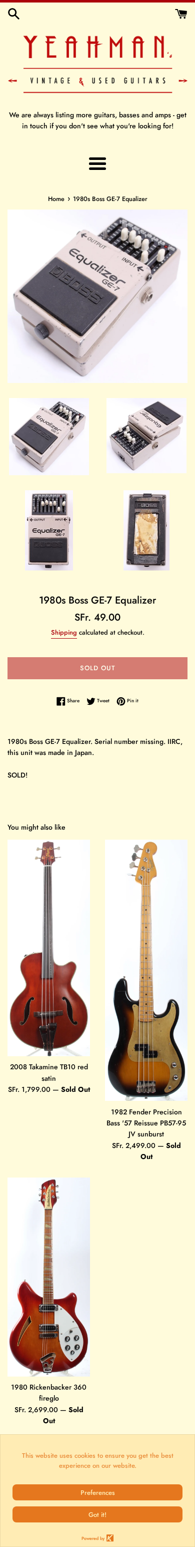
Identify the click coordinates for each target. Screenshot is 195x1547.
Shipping (64, 632)
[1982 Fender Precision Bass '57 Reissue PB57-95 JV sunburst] (146, 970)
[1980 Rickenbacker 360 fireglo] (49, 1277)
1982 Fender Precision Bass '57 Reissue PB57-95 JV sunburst (146, 1123)
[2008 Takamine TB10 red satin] (49, 948)
